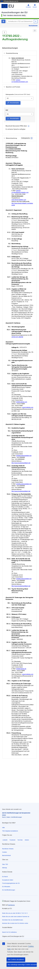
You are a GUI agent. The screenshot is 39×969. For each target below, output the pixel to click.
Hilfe (3, 827)
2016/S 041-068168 (17, 337)
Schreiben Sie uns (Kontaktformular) (12, 920)
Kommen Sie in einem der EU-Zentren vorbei (15, 923)
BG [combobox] (8, 114)
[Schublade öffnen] (4, 32)
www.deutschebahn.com (19, 199)
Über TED (5, 864)
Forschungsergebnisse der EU (11, 883)
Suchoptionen (33, 25)
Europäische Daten (7, 880)
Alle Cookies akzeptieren (16, 959)
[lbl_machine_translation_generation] (28, 126)
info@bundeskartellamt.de (23, 455)
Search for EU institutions (9, 932)
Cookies (4, 852)
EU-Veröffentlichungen (8, 890)
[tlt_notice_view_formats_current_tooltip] (31, 138)
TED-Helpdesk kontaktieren (10, 831)
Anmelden (28, 7)
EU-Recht (5, 876)
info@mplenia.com (21, 402)
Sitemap (4, 867)
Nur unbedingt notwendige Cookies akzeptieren (22, 964)
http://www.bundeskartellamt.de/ (21, 463)
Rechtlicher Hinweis (7, 848)
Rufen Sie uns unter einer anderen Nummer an (15, 916)
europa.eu (11, 905)
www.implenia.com (27, 407)
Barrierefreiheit (6, 855)
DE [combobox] (8, 98)
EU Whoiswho (6, 886)
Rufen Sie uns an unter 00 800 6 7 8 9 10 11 (15, 913)
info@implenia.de (21, 668)
